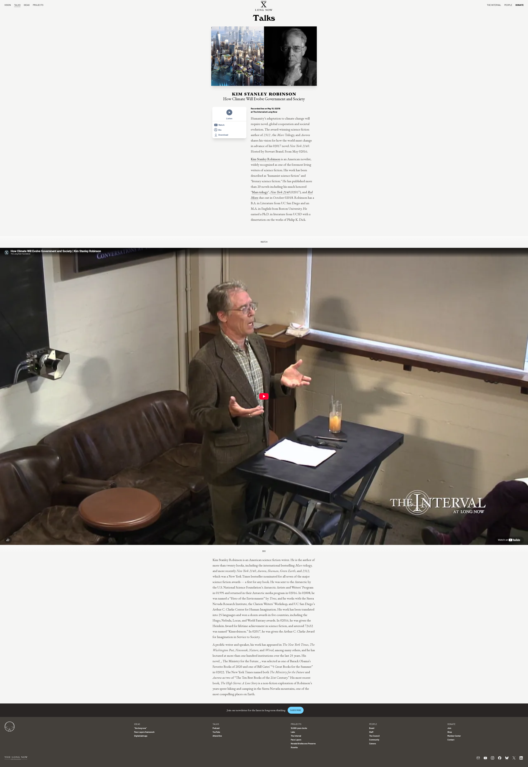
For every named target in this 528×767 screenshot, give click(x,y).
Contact (450, 740)
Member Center (454, 736)
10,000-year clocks (299, 728)
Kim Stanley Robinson (265, 159)
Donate (519, 5)
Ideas (27, 5)
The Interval (494, 5)
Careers (372, 743)
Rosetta (294, 747)
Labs (293, 732)
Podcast (216, 728)
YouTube (216, 732)
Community (374, 740)
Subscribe (295, 710)
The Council (374, 736)
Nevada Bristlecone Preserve (303, 743)
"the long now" (140, 728)
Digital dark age (140, 736)
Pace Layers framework (144, 732)
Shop (449, 732)
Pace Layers (296, 740)
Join (449, 728)
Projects (38, 5)
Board (371, 728)
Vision (7, 5)
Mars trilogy (260, 192)
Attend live (217, 736)
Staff (371, 732)
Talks (17, 5)
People (508, 5)
